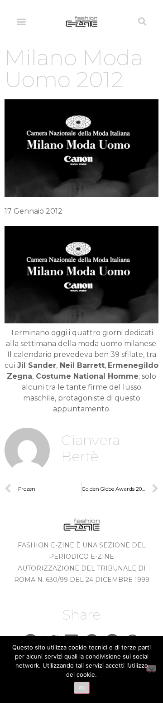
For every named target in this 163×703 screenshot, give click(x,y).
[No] (151, 668)
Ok (82, 687)
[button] (21, 21)
